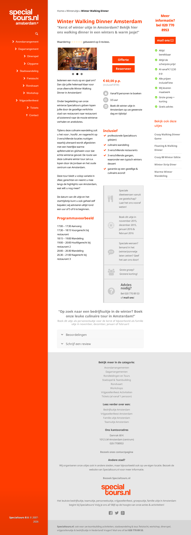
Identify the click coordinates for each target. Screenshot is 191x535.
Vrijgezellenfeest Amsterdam (116, 413)
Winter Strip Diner (165, 164)
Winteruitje (72, 11)
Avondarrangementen (116, 367)
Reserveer (123, 69)
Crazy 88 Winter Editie (167, 157)
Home (60, 11)
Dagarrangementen (117, 371)
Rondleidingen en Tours (117, 375)
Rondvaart (117, 384)
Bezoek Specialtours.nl (116, 478)
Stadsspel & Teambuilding (116, 380)
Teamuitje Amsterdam (116, 422)
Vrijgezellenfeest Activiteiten (116, 392)
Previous (52, 59)
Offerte (123, 60)
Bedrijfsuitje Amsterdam (116, 409)
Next (102, 59)
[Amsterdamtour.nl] (23, 17)
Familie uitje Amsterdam (116, 417)
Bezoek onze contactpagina (116, 452)
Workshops (116, 388)
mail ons (128, 297)
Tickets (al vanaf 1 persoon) (117, 396)
